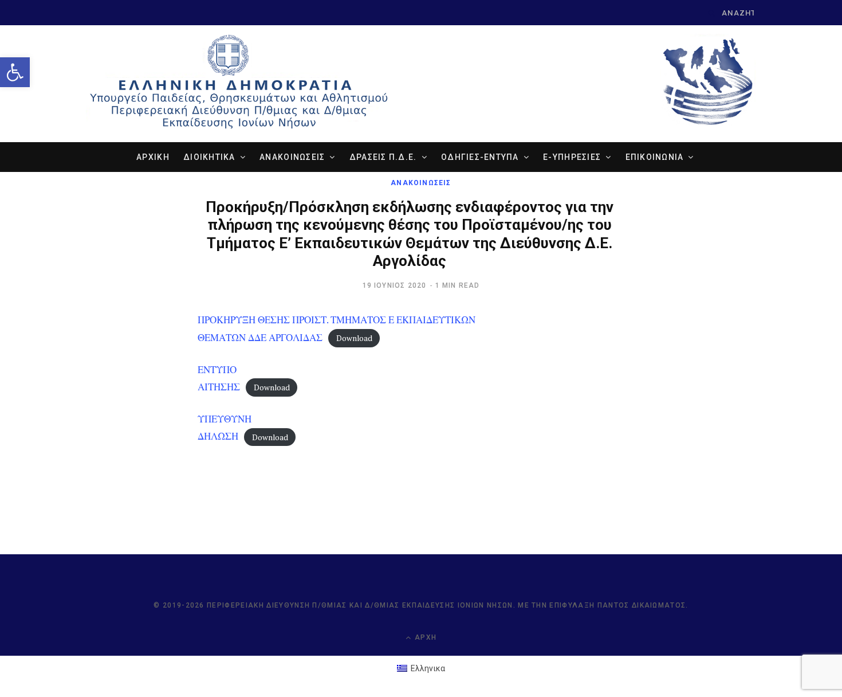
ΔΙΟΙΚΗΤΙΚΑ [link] (209, 157)
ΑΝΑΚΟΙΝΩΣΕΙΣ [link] (292, 157)
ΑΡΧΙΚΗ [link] (153, 157)
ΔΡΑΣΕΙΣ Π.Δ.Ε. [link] (383, 157)
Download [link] (354, 338)
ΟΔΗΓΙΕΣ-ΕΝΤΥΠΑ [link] (480, 157)
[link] (15, 72)
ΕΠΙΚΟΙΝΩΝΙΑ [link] (654, 157)
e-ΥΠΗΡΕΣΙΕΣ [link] (572, 157)
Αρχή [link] (424, 637)
